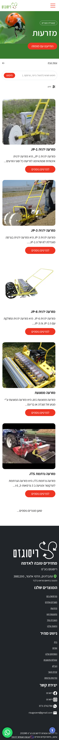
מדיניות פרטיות (50, 678)
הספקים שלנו (51, 654)
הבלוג (54, 666)
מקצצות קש (52, 614)
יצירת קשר (52, 672)
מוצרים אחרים (51, 602)
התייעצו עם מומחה (42, 46)
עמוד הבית (52, 62)
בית (55, 642)
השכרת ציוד (52, 620)
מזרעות (54, 608)
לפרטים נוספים (40, 169)
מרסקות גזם (51, 596)
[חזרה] (3, 63)
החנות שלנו (52, 626)
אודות (54, 648)
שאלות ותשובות (50, 660)
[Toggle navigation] (53, 5)
